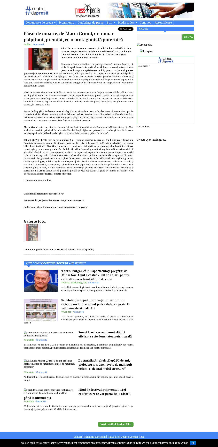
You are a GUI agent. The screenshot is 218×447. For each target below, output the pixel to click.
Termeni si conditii (95, 436)
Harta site (113, 436)
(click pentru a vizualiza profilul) (71, 249)
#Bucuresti (38, 44)
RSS (142, 436)
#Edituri (28, 44)
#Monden (66, 312)
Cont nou (145, 22)
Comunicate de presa (39, 22)
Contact (77, 436)
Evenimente (66, 22)
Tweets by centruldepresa (151, 139)
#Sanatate (29, 340)
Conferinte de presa (90, 22)
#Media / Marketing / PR (74, 282)
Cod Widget (143, 126)
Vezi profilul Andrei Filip (115, 424)
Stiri (110, 22)
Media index (126, 22)
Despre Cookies (129, 436)
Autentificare (163, 22)
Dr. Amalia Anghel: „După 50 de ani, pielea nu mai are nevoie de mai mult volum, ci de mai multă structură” (105, 364)
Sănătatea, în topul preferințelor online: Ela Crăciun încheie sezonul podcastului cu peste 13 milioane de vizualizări (95, 304)
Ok (193, 443)
